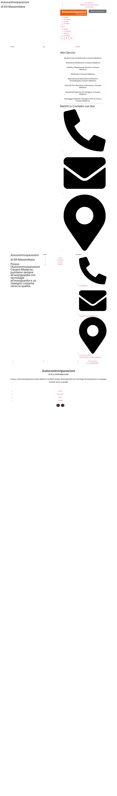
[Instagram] (62, 405)
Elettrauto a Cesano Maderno (83, 74)
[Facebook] (58, 405)
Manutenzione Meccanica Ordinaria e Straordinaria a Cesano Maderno (83, 80)
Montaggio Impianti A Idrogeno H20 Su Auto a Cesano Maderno (82, 100)
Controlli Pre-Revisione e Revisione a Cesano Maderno (82, 86)
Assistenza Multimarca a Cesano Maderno (83, 63)
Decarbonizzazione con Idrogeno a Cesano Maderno (82, 93)
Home (65, 17)
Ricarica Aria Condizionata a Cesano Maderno (82, 58)
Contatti (66, 23)
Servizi (66, 21)
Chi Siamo (67, 19)
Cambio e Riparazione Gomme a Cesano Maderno (83, 68)
